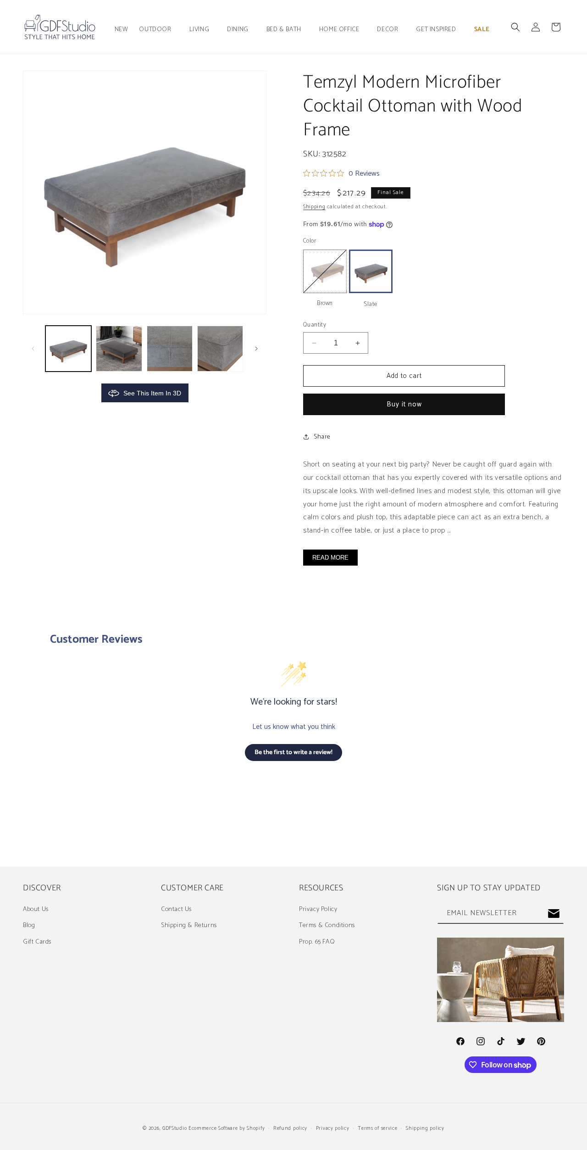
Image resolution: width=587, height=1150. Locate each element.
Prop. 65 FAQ (317, 942)
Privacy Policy (318, 909)
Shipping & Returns (189, 925)
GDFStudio (174, 1128)
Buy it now (404, 404)
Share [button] (322, 437)
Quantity (314, 325)
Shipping (314, 206)
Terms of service (377, 1128)
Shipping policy (425, 1128)
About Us (36, 909)
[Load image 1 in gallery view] (68, 349)
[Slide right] (256, 349)
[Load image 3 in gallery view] (170, 349)
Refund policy (290, 1128)
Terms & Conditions (327, 925)
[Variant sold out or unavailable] (325, 271)
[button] (158, 29)
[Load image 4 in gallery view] (220, 349)
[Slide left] (33, 349)
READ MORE (330, 557)
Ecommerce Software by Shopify (226, 1128)
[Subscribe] (553, 913)
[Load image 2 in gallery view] (119, 349)
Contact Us (176, 909)
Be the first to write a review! (293, 752)
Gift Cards (37, 942)
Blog (29, 925)
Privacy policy (332, 1128)
